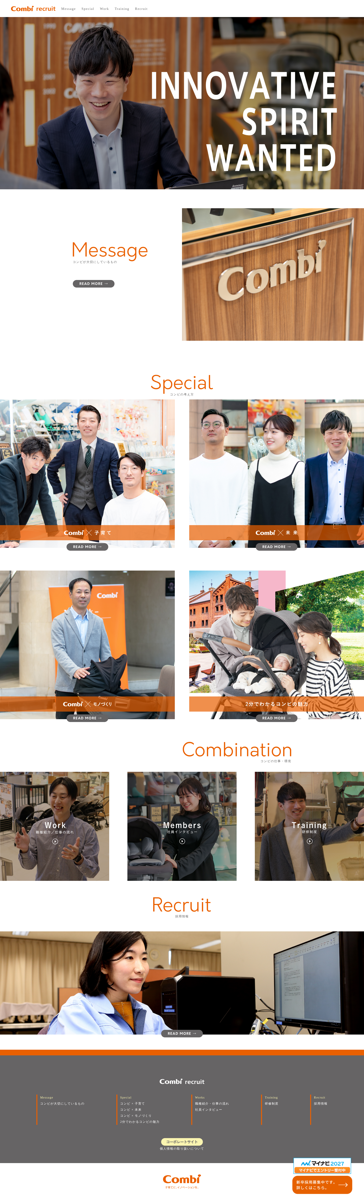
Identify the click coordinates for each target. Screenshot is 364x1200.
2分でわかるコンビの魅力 (140, 1121)
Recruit (141, 9)
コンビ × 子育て (132, 1103)
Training (122, 9)
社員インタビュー (208, 1109)
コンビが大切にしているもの (62, 1103)
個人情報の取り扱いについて (182, 1148)
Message (68, 9)
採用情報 (321, 1103)
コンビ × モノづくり (136, 1115)
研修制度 (271, 1103)
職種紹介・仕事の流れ (212, 1103)
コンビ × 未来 (131, 1109)
